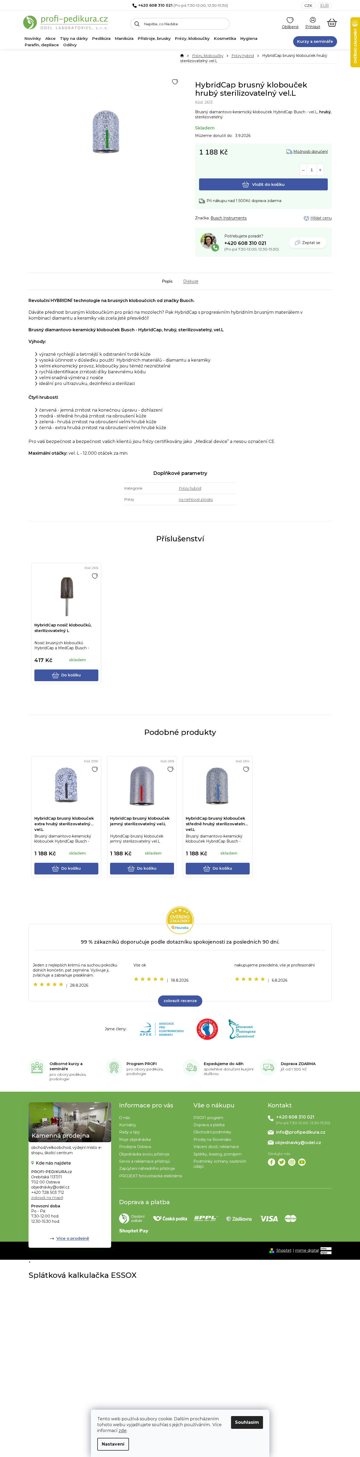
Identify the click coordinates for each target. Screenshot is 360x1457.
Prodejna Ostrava (135, 1146)
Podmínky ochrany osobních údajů (219, 1164)
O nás (124, 1117)
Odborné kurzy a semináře (66, 1066)
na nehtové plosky (196, 499)
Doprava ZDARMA (298, 1063)
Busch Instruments (228, 218)
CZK (308, 5)
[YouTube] (302, 1162)
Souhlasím (247, 1422)
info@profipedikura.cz (300, 1132)
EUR (324, 5)
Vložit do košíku (268, 184)
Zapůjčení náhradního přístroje (147, 1168)
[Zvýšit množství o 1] (320, 170)
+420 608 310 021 (155, 5)
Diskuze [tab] (190, 281)
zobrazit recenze (180, 1000)
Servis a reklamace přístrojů (144, 1161)
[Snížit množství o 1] (303, 170)
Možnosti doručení (310, 151)
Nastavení (113, 1444)
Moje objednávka (135, 1139)
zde (123, 1430)
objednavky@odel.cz (298, 1142)
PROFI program (208, 1117)
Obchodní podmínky (212, 1132)
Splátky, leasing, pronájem (217, 1154)
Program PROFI (142, 1063)
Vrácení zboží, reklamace (216, 1146)
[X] (281, 1162)
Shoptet (284, 1250)
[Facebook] (271, 1162)
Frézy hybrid (190, 488)
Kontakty (127, 1125)
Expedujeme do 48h (224, 1063)
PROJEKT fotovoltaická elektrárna (150, 1176)
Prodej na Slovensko (212, 1139)
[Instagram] (292, 1162)
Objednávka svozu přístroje (144, 1154)
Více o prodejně (72, 1238)
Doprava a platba (209, 1125)
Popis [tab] (167, 281)
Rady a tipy (129, 1132)
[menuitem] (32, 38)
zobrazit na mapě (47, 1197)
